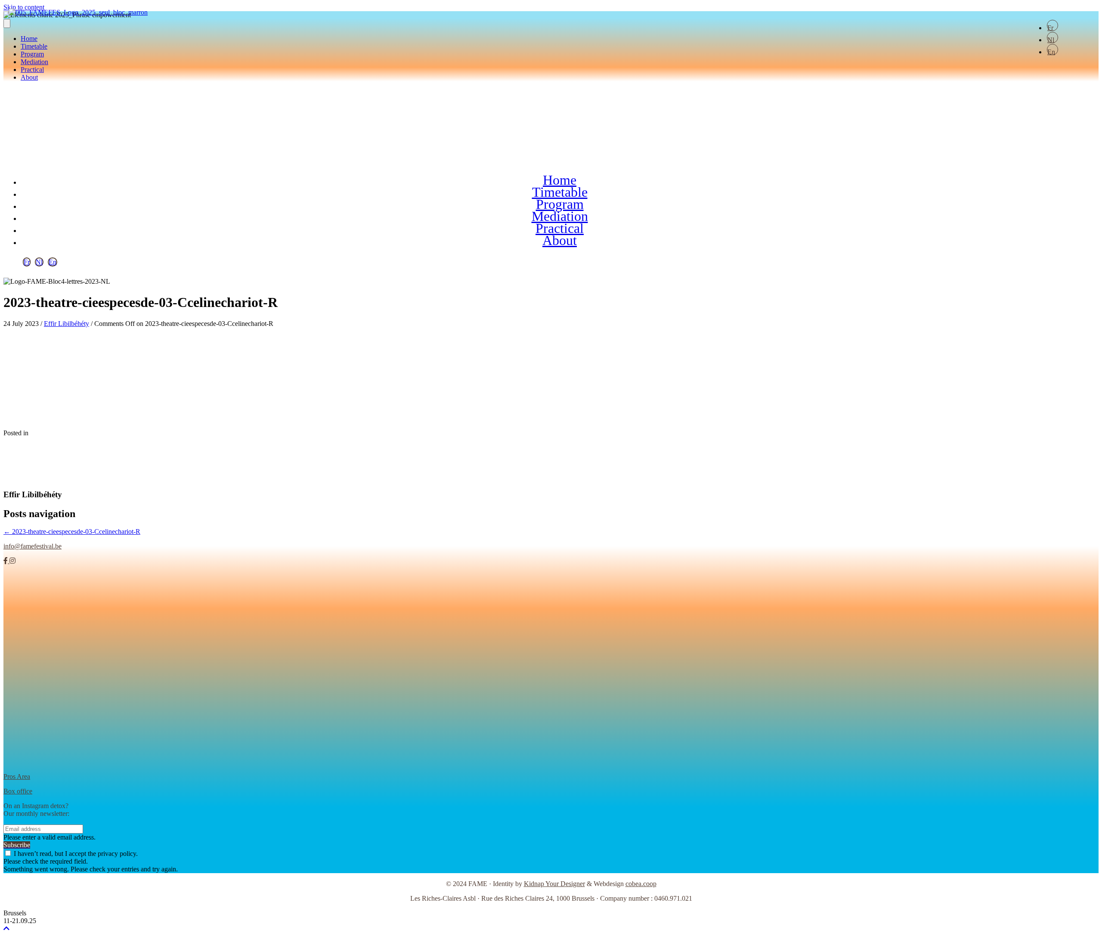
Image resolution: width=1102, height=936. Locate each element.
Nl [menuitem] (1050, 39)
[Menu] (6, 23)
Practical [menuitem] (32, 69)
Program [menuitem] (32, 54)
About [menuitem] (29, 77)
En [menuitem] (1051, 51)
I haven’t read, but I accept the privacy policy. (76, 853)
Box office (17, 791)
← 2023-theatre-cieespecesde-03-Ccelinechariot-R (71, 531)
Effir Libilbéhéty (66, 323)
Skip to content (23, 7)
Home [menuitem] (29, 38)
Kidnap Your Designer (554, 883)
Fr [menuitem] (1050, 27)
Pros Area (16, 776)
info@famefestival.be (32, 546)
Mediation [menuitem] (34, 61)
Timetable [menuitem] (34, 46)
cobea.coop (640, 883)
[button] (21, 120)
